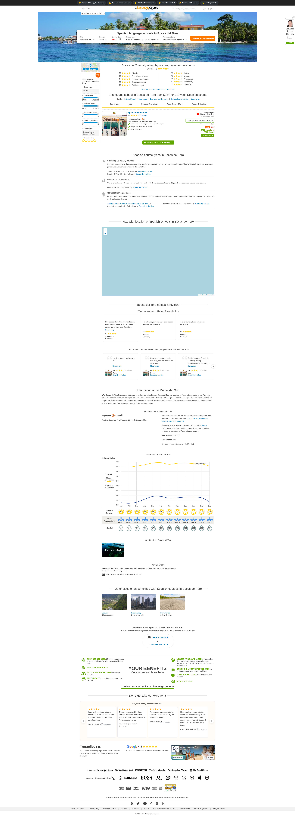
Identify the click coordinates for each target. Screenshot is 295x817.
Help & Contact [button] (86, 8)
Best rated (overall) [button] (130, 99)
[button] (204, 9)
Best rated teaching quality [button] (159, 99)
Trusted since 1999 (168, 3)
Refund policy (94, 809)
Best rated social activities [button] (180, 99)
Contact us (135, 809)
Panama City (136, 613)
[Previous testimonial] (83, 721)
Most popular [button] (143, 99)
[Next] (213, 366)
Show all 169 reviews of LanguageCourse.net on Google (147, 750)
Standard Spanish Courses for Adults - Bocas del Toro (127, 203)
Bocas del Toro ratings (149, 104)
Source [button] (204, 425)
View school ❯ (208, 135)
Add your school (219, 809)
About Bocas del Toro (174, 104)
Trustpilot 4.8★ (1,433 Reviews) (93, 3)
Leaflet (202, 295)
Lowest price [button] (195, 99)
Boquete (105, 613)
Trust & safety (185, 809)
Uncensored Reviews (189, 3)
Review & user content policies (164, 809)
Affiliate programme (201, 809)
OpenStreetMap (210, 295)
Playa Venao (165, 613)
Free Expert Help (211, 3)
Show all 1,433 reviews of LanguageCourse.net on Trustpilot (99, 754)
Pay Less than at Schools (121, 3)
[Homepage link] (82, 13)
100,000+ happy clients (146, 3)
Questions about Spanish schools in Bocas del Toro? (158, 627)
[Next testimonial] (211, 721)
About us (124, 809)
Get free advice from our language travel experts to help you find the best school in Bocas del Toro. (158, 631)
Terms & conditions (77, 809)
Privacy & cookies (109, 809)
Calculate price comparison (203, 38)
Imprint (146, 809)
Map (130, 104)
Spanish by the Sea (145, 171)
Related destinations (199, 104)
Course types (114, 104)
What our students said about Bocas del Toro (158, 89)
